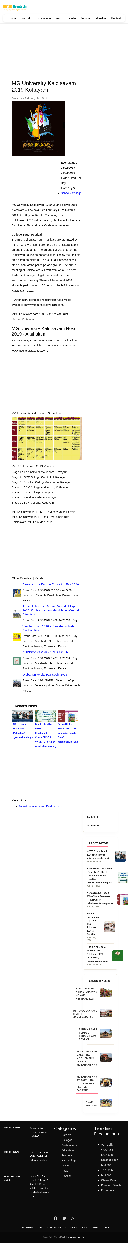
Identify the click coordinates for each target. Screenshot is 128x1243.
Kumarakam (108, 1190)
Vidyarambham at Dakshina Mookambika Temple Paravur (87, 1083)
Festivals (25, 18)
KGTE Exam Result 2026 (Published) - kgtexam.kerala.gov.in (40, 1158)
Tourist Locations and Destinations (40, 806)
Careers (85, 18)
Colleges (66, 1140)
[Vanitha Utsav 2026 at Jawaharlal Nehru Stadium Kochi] (17, 636)
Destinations (43, 18)
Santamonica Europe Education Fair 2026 (50, 584)
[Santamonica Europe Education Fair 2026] (17, 592)
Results (71, 18)
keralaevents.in (77, 1237)
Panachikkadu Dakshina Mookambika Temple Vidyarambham (87, 1058)
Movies (65, 1165)
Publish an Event (54, 1227)
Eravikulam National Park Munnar (109, 1159)
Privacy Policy (71, 1227)
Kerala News (27, 1227)
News (58, 18)
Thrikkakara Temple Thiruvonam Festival (88, 1034)
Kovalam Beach (111, 1185)
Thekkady (107, 1169)
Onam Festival (92, 1104)
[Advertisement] (64, 50)
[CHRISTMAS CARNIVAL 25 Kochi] (17, 660)
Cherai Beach (109, 1180)
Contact (116, 18)
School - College (71, 193)
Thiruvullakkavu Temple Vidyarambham (85, 1014)
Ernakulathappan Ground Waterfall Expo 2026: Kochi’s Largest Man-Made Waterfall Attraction (50, 610)
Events (11, 18)
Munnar (106, 1175)
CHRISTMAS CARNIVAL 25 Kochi (45, 652)
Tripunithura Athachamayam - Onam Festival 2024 (87, 993)
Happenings (68, 1160)
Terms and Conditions (89, 1227)
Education (100, 18)
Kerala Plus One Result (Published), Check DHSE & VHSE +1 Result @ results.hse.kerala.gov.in (39, 1186)
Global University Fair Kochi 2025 (44, 674)
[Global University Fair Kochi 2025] (17, 682)
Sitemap (105, 1227)
